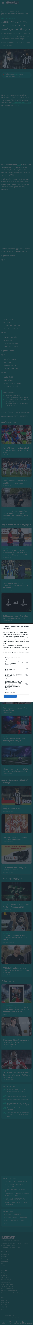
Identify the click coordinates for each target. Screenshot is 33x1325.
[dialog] (16, 662)
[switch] (26, 662)
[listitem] (16, 658)
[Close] (29, 627)
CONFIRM (10, 696)
